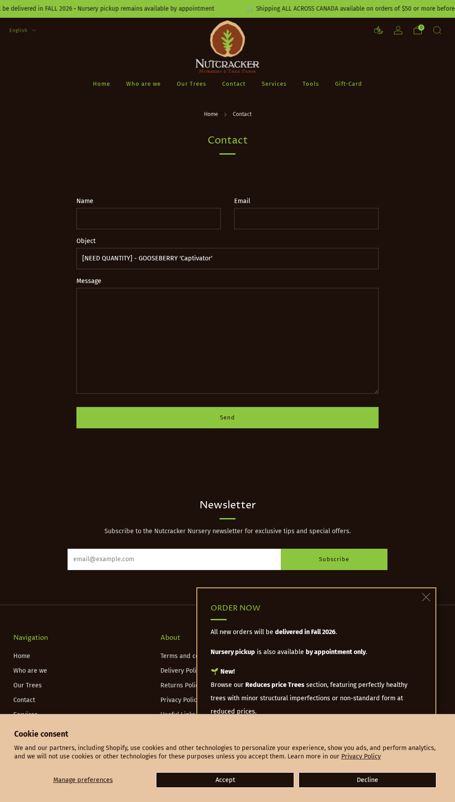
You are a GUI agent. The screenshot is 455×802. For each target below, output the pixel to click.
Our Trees (191, 83)
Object (86, 241)
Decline (367, 780)
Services (274, 83)
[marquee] (227, 9)
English (19, 30)
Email (242, 201)
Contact (234, 83)
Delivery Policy (181, 670)
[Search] (437, 30)
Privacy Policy (361, 756)
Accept (225, 780)
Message (88, 281)
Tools (311, 83)
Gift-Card (348, 83)
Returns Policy (181, 685)
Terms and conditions (191, 656)
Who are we (143, 83)
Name (84, 201)
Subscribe (334, 559)
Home (101, 83)
